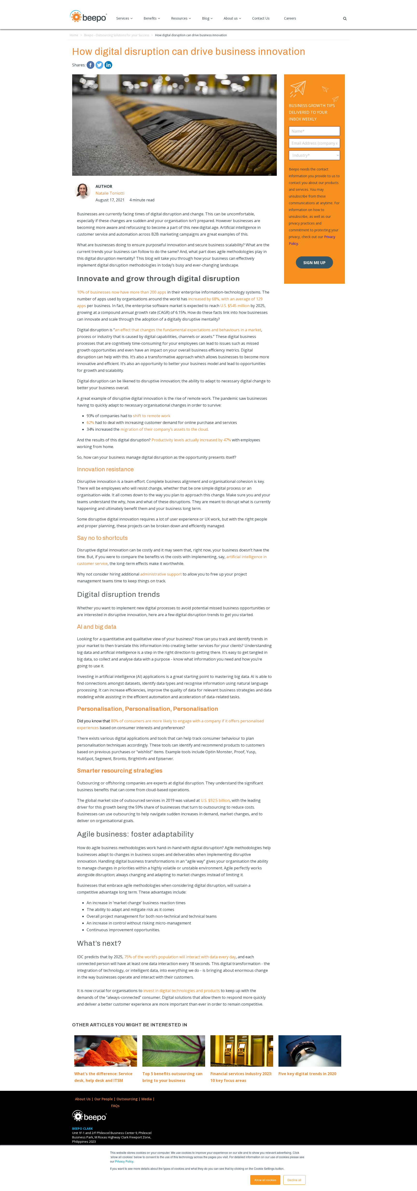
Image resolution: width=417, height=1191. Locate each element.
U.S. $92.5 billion (215, 800)
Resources (179, 18)
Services (122, 18)
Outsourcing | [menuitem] (129, 1099)
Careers (290, 18)
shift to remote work (151, 415)
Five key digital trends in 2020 (307, 1073)
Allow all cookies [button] (265, 1180)
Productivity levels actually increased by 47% (191, 440)
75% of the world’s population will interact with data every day (180, 956)
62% (90, 422)
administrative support (161, 574)
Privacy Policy (124, 1161)
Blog (205, 18)
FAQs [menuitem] (115, 1105)
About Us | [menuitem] (84, 1099)
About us (231, 18)
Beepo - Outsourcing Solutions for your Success (116, 35)
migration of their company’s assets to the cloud (164, 429)
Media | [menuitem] (148, 1099)
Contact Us (261, 18)
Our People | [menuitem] (105, 1099)
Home (74, 35)
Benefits (150, 18)
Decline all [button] (294, 1180)
